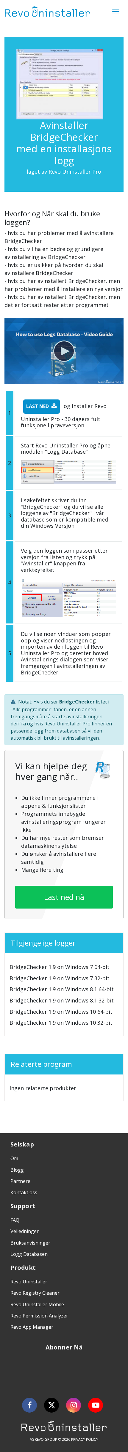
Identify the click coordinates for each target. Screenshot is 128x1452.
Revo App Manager (31, 1327)
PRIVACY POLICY (84, 1439)
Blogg (17, 1170)
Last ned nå (64, 897)
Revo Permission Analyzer (39, 1315)
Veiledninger (24, 1231)
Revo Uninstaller (28, 1281)
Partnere (20, 1181)
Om (14, 1158)
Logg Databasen (29, 1254)
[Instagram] (73, 1405)
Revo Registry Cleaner (35, 1293)
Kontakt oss (23, 1192)
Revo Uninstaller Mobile (37, 1304)
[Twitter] (51, 1405)
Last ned (37, 406)
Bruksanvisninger (30, 1243)
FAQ (14, 1220)
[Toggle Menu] (115, 11)
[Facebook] (29, 1405)
